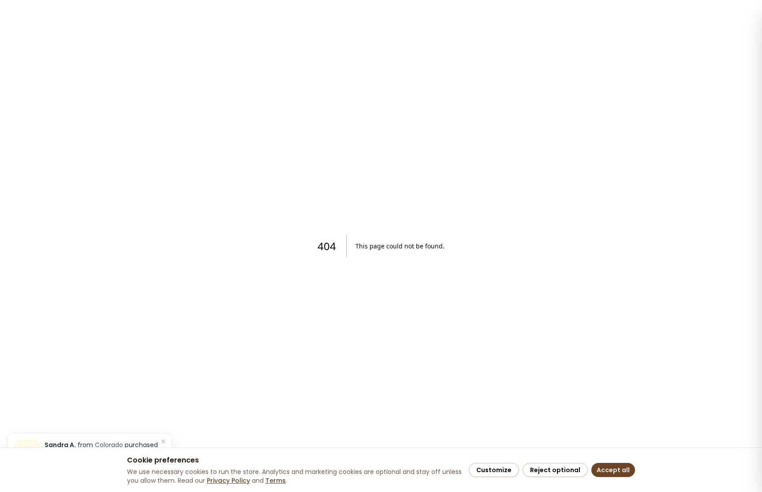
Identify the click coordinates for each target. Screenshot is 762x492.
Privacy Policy (228, 480)
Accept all (613, 470)
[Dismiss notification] (163, 441)
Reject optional (555, 470)
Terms (275, 480)
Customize (494, 470)
